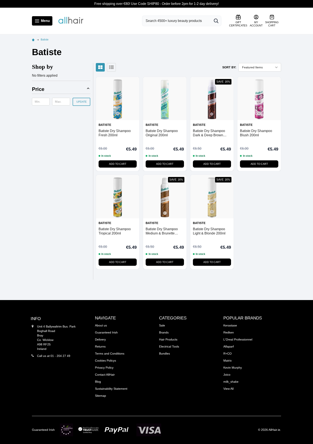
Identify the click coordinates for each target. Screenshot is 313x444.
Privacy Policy (104, 367)
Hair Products (168, 339)
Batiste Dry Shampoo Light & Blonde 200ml (209, 231)
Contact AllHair (105, 374)
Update (81, 101)
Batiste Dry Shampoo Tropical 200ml (115, 231)
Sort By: (229, 67)
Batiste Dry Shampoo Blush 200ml (256, 133)
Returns (100, 346)
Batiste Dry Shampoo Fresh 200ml (115, 133)
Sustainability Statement (111, 388)
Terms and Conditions (109, 353)
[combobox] (176, 21)
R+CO (227, 353)
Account (256, 24)
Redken (228, 332)
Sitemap (100, 395)
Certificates (238, 24)
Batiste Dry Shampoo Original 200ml (162, 133)
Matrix (227, 360)
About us (101, 325)
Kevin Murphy (232, 367)
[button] (61, 90)
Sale (162, 325)
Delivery (100, 339)
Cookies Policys (105, 360)
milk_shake (230, 381)
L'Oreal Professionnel (237, 339)
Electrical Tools (169, 346)
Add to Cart (117, 163)
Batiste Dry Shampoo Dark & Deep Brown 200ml (209, 133)
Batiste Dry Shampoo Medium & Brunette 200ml (162, 231)
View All (228, 388)
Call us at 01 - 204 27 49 (53, 356)
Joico (226, 374)
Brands (164, 332)
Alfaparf (228, 346)
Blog (98, 381)
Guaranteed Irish (106, 332)
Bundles (164, 353)
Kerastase (230, 325)
